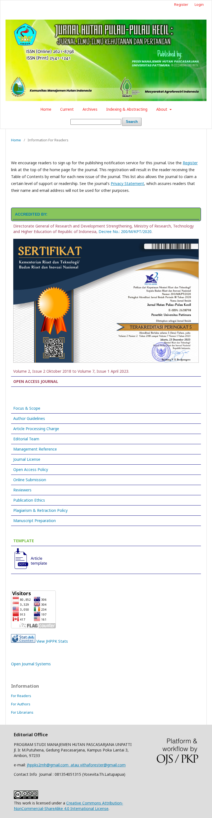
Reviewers (22, 490)
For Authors (20, 703)
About (162, 109)
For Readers (21, 695)
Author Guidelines (29, 418)
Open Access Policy (30, 469)
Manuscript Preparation (34, 520)
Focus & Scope (26, 408)
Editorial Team (26, 438)
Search (132, 122)
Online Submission (29, 479)
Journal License (26, 459)
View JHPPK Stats (52, 641)
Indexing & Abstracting (126, 109)
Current (67, 109)
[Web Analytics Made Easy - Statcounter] (23, 641)
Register (181, 4)
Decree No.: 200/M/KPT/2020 (125, 231)
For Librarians (22, 712)
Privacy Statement (127, 183)
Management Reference (35, 449)
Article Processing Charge (36, 428)
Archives (90, 109)
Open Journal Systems (31, 663)
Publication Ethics (29, 500)
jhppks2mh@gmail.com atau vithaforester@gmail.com (76, 764)
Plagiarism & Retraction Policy (40, 510)
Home (45, 109)
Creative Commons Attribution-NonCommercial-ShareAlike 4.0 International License (68, 805)
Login (199, 4)
